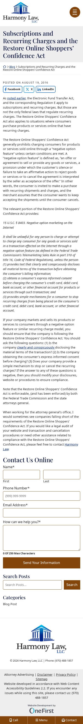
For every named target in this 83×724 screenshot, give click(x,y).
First (6, 481)
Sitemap (41, 679)
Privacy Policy (66, 674)
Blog (12, 67)
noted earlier (16, 98)
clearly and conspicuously (36, 347)
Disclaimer (45, 674)
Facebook (12, 89)
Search (71, 584)
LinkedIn (45, 89)
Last (46, 481)
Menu (75, 14)
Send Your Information (41, 562)
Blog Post (10, 604)
